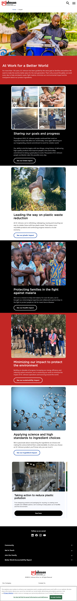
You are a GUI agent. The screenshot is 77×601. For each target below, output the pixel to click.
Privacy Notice (8, 593)
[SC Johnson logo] (38, 572)
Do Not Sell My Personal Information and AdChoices (31, 597)
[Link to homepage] (9, 3)
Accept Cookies (56, 597)
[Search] (68, 3)
